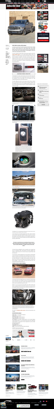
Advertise (16, 402)
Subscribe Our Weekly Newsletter (23, 73)
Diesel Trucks (25, 351)
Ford (9, 384)
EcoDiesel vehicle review (21, 310)
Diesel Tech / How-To (41, 384)
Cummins (22, 351)
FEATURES (21, 384)
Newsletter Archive (34, 402)
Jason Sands (22, 350)
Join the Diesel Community (43, 40)
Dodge (28, 351)
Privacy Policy (12, 402)
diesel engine (16, 186)
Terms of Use (7, 402)
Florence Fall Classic (41, 95)
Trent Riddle (7, 49)
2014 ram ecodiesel (8, 56)
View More (43, 104)
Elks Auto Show (41, 98)
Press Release (39, 402)
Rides (30, 351)
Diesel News (29, 384)
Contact (19, 402)
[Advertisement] (42, 182)
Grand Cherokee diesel (16, 54)
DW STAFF (22, 378)
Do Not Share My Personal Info (26, 402)
